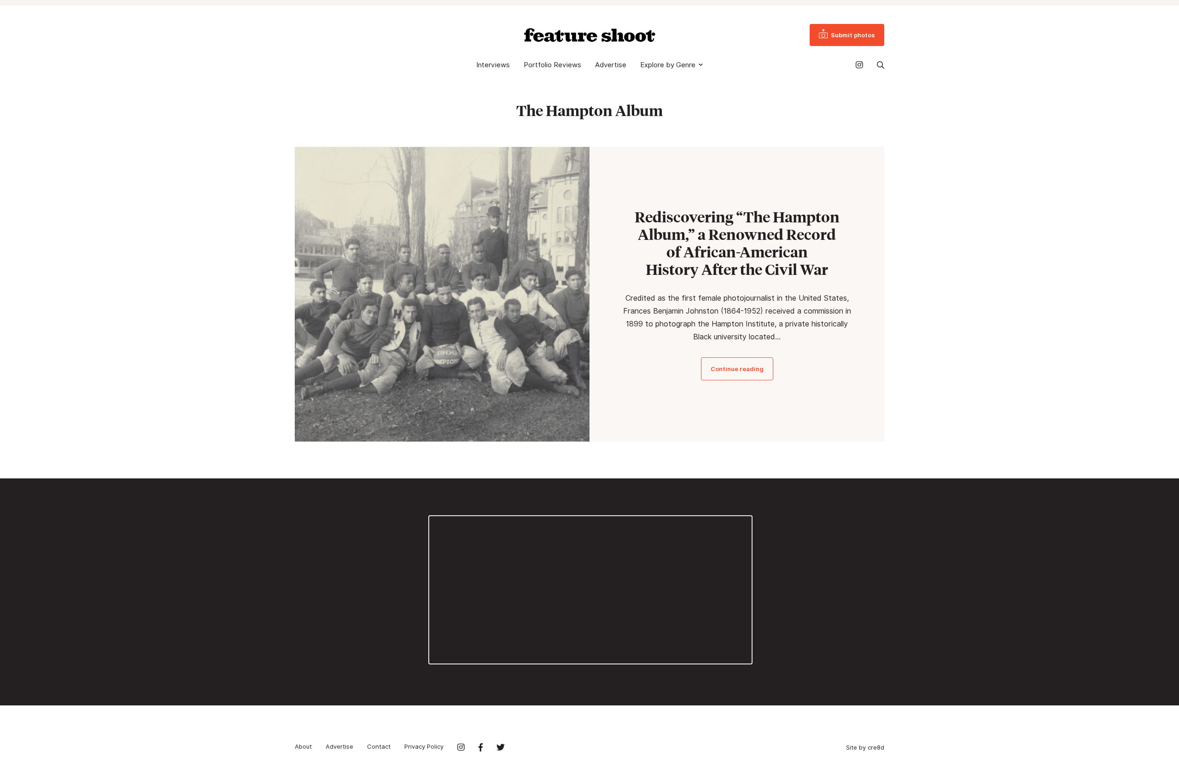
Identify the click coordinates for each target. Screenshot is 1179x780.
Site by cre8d (865, 747)
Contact (379, 746)
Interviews (493, 65)
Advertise (610, 65)
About (303, 746)
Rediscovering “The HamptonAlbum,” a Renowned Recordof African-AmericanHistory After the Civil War (737, 243)
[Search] (880, 65)
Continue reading (737, 369)
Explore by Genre (667, 65)
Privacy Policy (424, 746)
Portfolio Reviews (552, 65)
